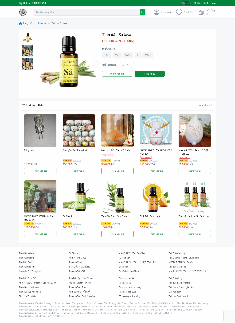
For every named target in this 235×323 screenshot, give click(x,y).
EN (188, 3)
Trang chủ (27, 23)
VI (183, 3)
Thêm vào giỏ (117, 74)
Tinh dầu (42, 23)
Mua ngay (149, 74)
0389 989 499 (39, 3)
